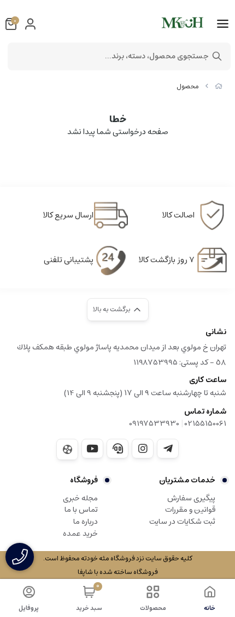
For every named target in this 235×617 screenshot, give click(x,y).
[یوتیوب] (92, 448)
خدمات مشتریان (187, 480)
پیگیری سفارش (191, 498)
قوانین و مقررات (190, 509)
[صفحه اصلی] (218, 86)
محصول (188, 86)
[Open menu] (222, 24)
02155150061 (205, 423)
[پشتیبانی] (117, 448)
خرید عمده (80, 533)
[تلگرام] (168, 448)
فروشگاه (84, 480)
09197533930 (154, 423)
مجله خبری (80, 498)
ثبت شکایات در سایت (182, 521)
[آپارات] (67, 449)
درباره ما (85, 521)
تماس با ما (81, 509)
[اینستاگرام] (143, 448)
